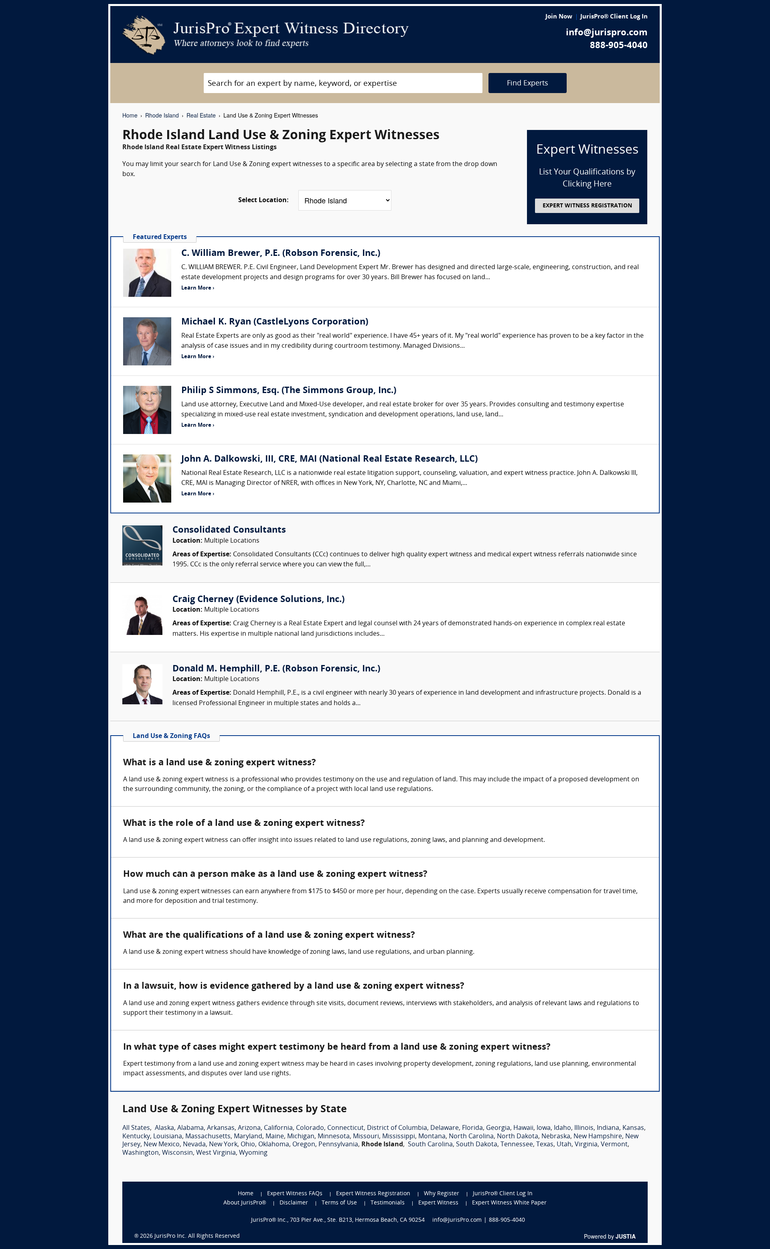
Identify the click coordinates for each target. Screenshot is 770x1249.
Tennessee (516, 1145)
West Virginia (216, 1153)
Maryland (248, 1136)
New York (223, 1145)
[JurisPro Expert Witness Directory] (265, 35)
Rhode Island (162, 115)
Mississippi (398, 1136)
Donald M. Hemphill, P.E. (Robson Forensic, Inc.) (276, 669)
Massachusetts (208, 1136)
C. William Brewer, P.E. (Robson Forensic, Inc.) (280, 253)
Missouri (366, 1136)
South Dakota (476, 1145)
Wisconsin (177, 1153)
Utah (564, 1145)
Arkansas (221, 1128)
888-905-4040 (619, 46)
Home (130, 115)
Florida (472, 1128)
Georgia (498, 1128)
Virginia (586, 1145)
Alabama (190, 1128)
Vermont (614, 1145)
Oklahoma (273, 1145)
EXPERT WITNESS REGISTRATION (587, 206)
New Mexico (162, 1145)
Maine (274, 1136)
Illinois (584, 1128)
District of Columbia (397, 1128)
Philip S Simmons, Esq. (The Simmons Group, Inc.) (288, 390)
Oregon (303, 1145)
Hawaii (523, 1128)
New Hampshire (597, 1136)
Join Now (558, 17)
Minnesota (334, 1136)
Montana (432, 1136)
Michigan (300, 1136)
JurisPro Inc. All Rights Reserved (197, 1236)
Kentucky (136, 1136)
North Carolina (471, 1136)
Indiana (608, 1128)
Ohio (248, 1145)
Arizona (249, 1128)
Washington (140, 1153)
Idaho (562, 1128)
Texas (544, 1145)
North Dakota (517, 1136)
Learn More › (197, 288)
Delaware (444, 1128)
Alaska (164, 1128)
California (278, 1128)
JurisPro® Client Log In (614, 17)
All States (136, 1128)
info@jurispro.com (607, 33)
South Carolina (430, 1145)
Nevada (194, 1145)
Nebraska (555, 1136)
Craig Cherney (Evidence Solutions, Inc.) (258, 599)
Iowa (544, 1128)
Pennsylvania (338, 1145)
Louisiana (167, 1136)
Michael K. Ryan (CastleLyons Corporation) (274, 322)
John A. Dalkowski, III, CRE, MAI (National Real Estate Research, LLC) (329, 459)
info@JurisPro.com (457, 1220)
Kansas (633, 1128)
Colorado (310, 1128)
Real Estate (201, 115)
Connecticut (345, 1128)
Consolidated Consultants (229, 530)
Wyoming (253, 1153)
